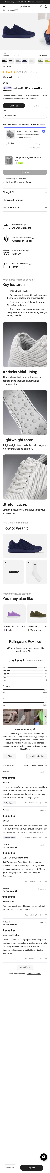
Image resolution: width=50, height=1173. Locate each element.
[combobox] (23, 143)
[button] (25, 667)
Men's (36, 105)
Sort (26, 765)
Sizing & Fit (8, 192)
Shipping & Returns (13, 200)
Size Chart (36, 148)
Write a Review (31, 72)
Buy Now (25, 172)
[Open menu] (46, 1167)
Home (5, 10)
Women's (14, 105)
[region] (25, 717)
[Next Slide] (45, 717)
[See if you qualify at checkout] (12, 90)
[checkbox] (25, 139)
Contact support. (34, 973)
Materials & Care (11, 207)
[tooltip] (34, 729)
